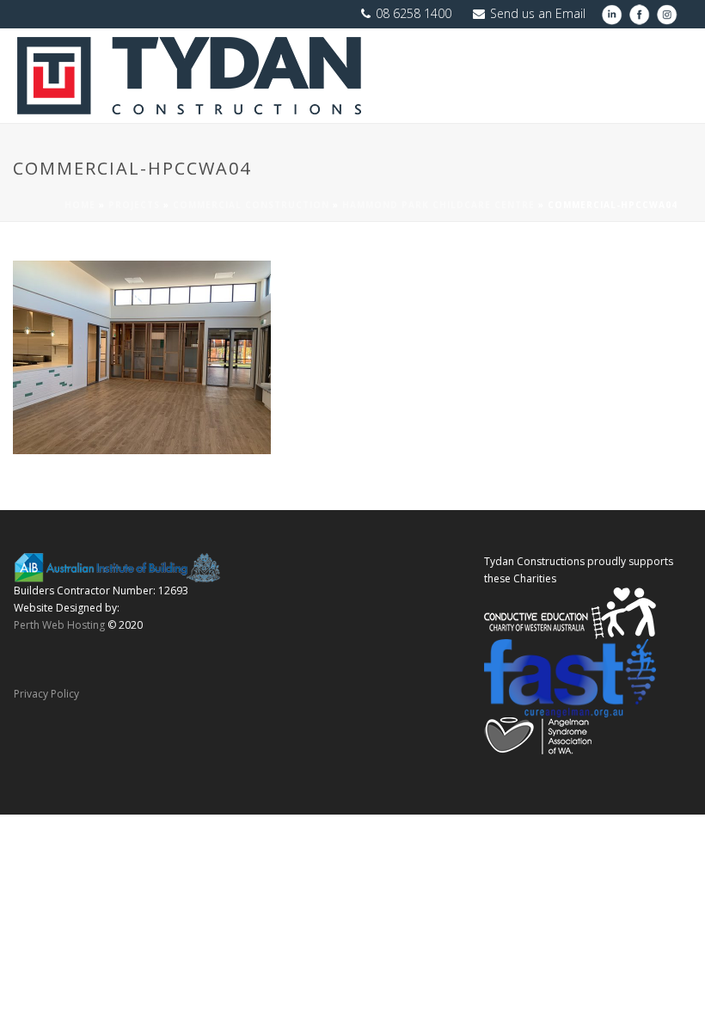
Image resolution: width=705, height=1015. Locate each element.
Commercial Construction (251, 205)
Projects (134, 205)
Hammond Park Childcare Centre (438, 205)
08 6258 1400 (413, 13)
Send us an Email (537, 13)
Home (79, 205)
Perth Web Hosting (59, 625)
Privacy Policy (46, 693)
